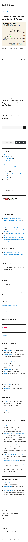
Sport (5, 164)
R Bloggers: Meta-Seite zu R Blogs (9, 305)
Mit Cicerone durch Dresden (10, 362)
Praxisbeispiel (6, 156)
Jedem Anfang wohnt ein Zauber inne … (12, 252)
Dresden (6, 171)
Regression (7, 160)
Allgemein (6, 154)
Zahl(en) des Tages (8, 168)
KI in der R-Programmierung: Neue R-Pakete (13, 254)
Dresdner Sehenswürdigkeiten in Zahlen (12, 531)
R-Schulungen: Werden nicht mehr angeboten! (10, 514)
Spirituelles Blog (7, 369)
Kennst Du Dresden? (8, 354)
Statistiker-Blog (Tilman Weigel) (10, 411)
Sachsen (6, 177)
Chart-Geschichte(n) (9, 170)
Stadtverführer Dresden (8, 490)
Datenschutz (5, 535)
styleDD (5, 373)
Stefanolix (6, 371)
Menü (23, 5)
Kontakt (4, 525)
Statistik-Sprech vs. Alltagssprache (11, 166)
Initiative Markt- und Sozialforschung (11, 460)
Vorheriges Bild (5, 11)
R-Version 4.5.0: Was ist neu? (10, 256)
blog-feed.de (4, 335)
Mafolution (6, 401)
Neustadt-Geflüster (8, 365)
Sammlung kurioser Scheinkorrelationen (12, 407)
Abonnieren (20, 142)
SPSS (6, 162)
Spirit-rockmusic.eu (8, 486)
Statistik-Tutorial (7, 388)
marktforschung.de (7, 384)
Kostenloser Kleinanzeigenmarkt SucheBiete (13, 482)
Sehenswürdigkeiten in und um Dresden (14, 173)
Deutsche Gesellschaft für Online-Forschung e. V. (14, 454)
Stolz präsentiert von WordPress (15, 539)
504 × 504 (13, 52)
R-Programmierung (9, 158)
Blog (3, 522)
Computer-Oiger (7, 346)
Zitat (5, 179)
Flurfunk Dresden (7, 350)
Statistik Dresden (8, 5)
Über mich (4, 518)
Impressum (4, 528)
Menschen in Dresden (8, 358)
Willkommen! (5, 510)
